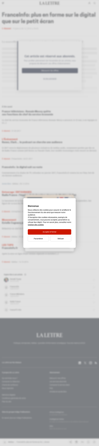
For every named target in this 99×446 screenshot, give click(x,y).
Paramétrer (38, 239)
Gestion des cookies (36, 225)
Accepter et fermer (49, 232)
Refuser (61, 239)
